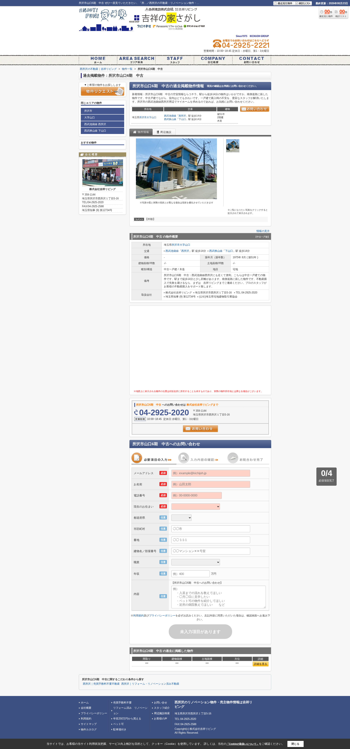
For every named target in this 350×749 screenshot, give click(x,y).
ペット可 (118, 724)
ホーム (85, 702)
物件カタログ (89, 729)
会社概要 (86, 707)
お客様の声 (160, 718)
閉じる (295, 743)
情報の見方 (263, 231)
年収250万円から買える (127, 718)
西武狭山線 (170, 119)
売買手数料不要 (122, 702)
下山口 (182, 119)
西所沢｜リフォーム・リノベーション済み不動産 (150, 683)
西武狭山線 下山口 (95, 130)
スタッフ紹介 (162, 707)
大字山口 (151, 117)
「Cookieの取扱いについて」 (242, 744)
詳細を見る (260, 663)
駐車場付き (119, 729)
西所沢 (182, 115)
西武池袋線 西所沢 (95, 124)
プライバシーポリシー (162, 615)
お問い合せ (160, 702)
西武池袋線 (170, 115)
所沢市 (143, 117)
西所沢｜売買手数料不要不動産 (101, 683)
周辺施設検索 (162, 713)
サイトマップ (89, 724)
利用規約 (138, 615)
